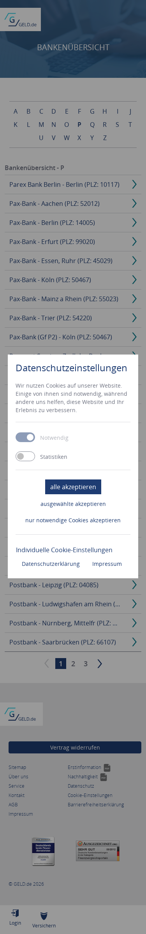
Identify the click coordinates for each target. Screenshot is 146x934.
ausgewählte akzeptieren (73, 503)
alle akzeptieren (73, 487)
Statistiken (53, 456)
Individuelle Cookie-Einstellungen (64, 550)
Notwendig (54, 437)
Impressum (107, 563)
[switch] (25, 456)
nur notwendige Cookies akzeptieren (73, 520)
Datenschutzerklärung (51, 563)
